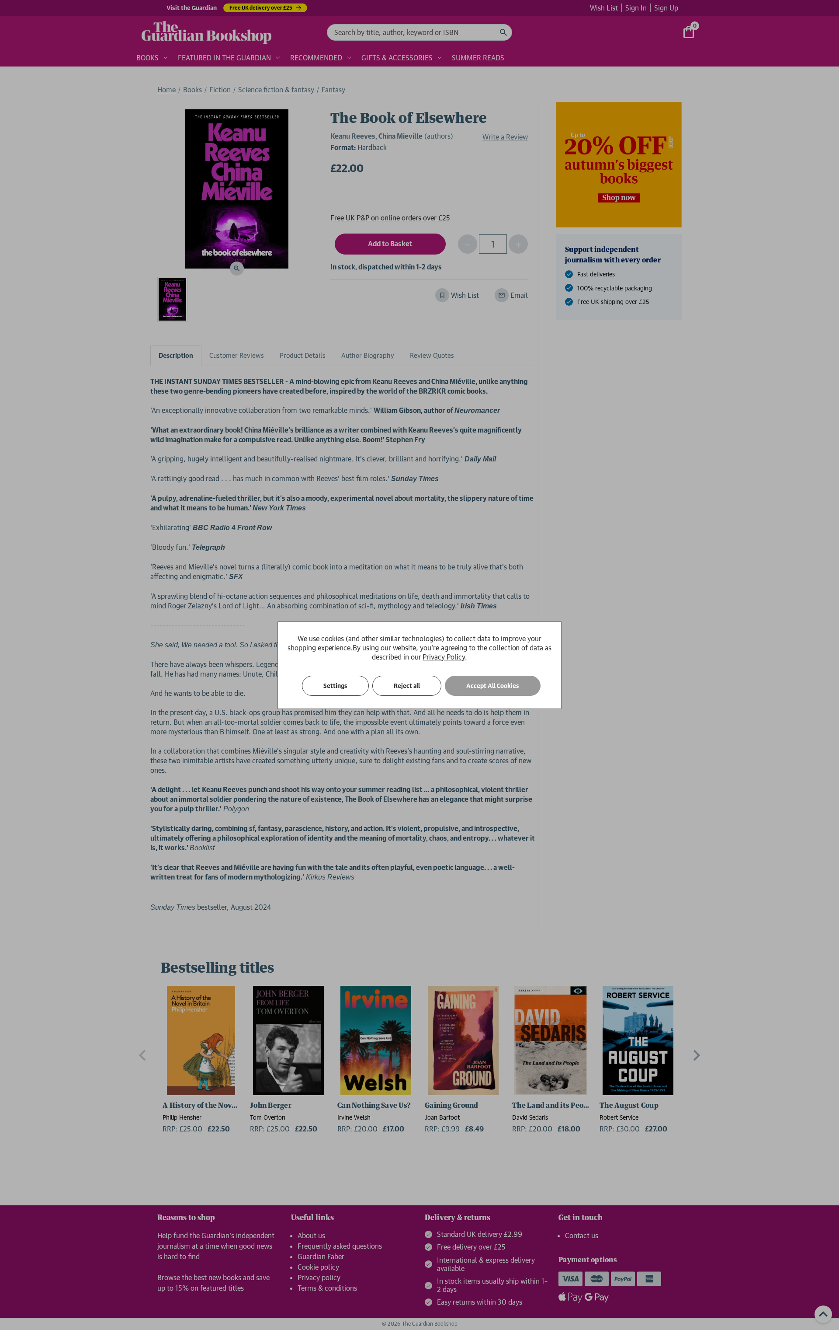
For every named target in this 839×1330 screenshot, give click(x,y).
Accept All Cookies (492, 686)
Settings (335, 686)
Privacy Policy (444, 657)
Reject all (407, 686)
